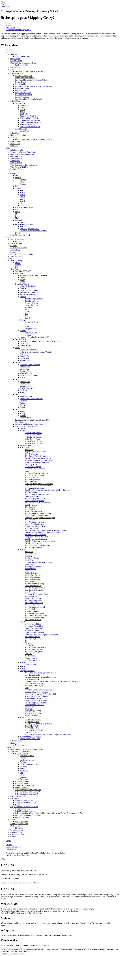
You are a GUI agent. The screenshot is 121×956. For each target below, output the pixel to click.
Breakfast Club (16, 244)
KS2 (21, 205)
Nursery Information (18, 135)
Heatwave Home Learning (30, 365)
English (18, 178)
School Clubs (15, 101)
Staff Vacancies (16, 163)
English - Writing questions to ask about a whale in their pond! (48, 490)
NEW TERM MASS (32, 715)
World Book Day (31, 664)
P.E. (26, 316)
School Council (16, 741)
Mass (26, 688)
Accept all (14, 883)
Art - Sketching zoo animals (35, 499)
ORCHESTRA (30, 732)
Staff (12, 69)
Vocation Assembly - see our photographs (40, 677)
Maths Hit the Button (28, 286)
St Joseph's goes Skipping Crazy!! (18, 30)
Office (8, 148)
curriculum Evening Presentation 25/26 (34, 337)
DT (16, 216)
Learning (9, 171)
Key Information (16, 73)
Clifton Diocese (16, 832)
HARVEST (29, 709)
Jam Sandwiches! (31, 596)
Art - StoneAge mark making (35, 647)
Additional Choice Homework (31, 399)
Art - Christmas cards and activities (38, 503)
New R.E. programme (33, 713)
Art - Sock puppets (32, 605)
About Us (9, 52)
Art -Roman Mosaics (32, 630)
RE (16, 186)
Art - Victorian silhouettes (34, 613)
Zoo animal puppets (32, 496)
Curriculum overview (28, 760)
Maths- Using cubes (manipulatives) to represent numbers (46, 530)
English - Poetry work (33, 543)
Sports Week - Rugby (33, 467)
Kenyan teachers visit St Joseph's (37, 696)
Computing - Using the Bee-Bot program (40, 518)
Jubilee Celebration (22, 788)
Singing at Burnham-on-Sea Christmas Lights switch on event (48, 734)
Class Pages (14, 269)
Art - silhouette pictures (33, 601)
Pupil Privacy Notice (23, 93)
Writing (22, 182)
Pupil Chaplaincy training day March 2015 (40, 673)
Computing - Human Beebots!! (36, 537)
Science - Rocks (31, 658)
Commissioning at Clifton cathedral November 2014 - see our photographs (52, 681)
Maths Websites (26, 373)
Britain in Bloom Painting (34, 584)
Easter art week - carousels (34, 632)
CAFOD (13, 836)
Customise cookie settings (29, 883)
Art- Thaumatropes (32, 611)
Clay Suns (28, 571)
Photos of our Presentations (35, 618)
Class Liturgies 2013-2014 (34, 705)
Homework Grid (31, 333)
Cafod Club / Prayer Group (25, 811)
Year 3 (22, 195)
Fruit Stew (28, 654)
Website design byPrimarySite (17, 855)
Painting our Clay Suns (33, 567)
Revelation (24, 771)
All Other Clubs (21, 129)
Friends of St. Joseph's (18, 248)
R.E (26, 641)
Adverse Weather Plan (23, 76)
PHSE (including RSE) (23, 224)
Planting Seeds (30, 569)
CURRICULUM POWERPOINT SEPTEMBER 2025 (40, 341)
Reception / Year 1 (22, 284)
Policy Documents (22, 88)
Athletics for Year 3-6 (28, 116)
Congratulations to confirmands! (37, 692)
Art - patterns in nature (33, 620)
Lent (21, 773)
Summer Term (25, 360)
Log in (3, 4)
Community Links (17, 834)
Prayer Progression (22, 817)
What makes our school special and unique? (26, 749)
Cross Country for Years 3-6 (30, 122)
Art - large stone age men (34, 652)
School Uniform (16, 256)
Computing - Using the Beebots (36, 526)
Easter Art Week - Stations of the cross (39, 484)
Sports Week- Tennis (32, 575)
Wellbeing (19, 422)
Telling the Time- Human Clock (36, 594)
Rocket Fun (29, 450)
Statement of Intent (27, 756)
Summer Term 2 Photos (33, 433)
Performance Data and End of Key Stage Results (33, 86)
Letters (12, 252)
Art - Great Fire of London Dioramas (38, 513)
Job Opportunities (21, 65)
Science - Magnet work (33, 511)
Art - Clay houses (31, 528)
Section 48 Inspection (18, 796)
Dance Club (24, 131)
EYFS (17, 233)
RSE (21, 227)
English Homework (27, 388)
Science (18, 188)
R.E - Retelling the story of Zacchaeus (39, 460)
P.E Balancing (30, 656)
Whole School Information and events (29, 424)
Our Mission (15, 59)
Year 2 (22, 193)
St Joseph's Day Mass (33, 698)
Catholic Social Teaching (24, 785)
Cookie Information (13, 847)
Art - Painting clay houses (34, 522)
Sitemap (9, 845)
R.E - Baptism (30, 507)
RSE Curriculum (21, 783)
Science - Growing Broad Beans (37, 462)
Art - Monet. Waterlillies (34, 626)
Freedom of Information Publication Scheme (31, 80)
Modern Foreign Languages (30, 737)
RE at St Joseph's (21, 754)
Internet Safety (25, 346)
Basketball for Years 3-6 (29, 118)
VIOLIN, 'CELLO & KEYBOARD (38, 724)
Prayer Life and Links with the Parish (24, 807)
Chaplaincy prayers (22, 809)
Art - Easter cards (31, 482)
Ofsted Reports (20, 82)
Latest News (10, 28)
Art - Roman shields (32, 637)
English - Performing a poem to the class (40, 541)
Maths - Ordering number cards (36, 516)
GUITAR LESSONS (33, 720)
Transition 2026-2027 (23, 271)
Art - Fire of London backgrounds (37, 545)
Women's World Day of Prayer (36, 700)
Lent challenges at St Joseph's (36, 703)
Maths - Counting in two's (34, 524)
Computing (19, 220)
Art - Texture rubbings (33, 624)
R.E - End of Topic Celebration (36, 456)
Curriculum (14, 173)
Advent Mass (30, 707)
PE (16, 214)
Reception (19, 273)
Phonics (23, 184)
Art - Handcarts (30, 509)
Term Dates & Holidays (19, 167)
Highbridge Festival (32, 722)
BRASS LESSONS (32, 726)
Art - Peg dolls (30, 609)
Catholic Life (10, 747)
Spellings (28, 335)
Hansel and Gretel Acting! (34, 590)
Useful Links (15, 144)
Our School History (22, 56)
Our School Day (21, 84)
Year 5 (22, 199)
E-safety (23, 288)
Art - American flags (32, 479)
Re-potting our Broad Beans (35, 452)
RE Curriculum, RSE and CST (22, 751)
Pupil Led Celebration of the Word (28, 815)
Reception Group (31, 329)
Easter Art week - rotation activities (38, 486)
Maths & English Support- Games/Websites (36, 352)
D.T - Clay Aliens (31, 454)
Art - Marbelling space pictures (36, 473)
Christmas (23, 766)
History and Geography (24, 207)
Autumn (23, 278)
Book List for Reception (34, 299)
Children (9, 258)
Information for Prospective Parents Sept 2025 (32, 420)
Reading (23, 180)
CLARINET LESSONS (34, 730)
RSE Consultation (22, 781)
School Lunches (16, 159)
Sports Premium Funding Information (29, 99)
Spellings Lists (25, 418)
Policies (23, 758)
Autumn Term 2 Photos (33, 441)
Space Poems (30, 564)
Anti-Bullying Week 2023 (29, 229)
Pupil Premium (20, 90)
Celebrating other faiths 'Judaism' (27, 792)
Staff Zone (14, 146)
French (17, 212)
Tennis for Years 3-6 (27, 124)
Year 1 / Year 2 (20, 339)
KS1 (21, 203)
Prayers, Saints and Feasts (29, 764)
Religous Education (27, 671)
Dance (22, 110)
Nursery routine (21, 745)
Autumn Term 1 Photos (33, 443)
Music (17, 218)
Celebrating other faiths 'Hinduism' (28, 790)
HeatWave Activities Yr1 (29, 295)
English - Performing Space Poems (38, 458)
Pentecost (23, 777)
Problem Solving (31, 573)
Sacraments (24, 779)
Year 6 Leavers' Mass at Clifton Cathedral (40, 694)
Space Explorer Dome (33, 598)
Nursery (23, 428)
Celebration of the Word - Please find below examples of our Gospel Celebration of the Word (49, 813)
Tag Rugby (24, 114)
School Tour (15, 133)
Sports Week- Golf (32, 581)
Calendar (13, 246)
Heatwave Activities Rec (29, 292)
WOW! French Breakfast (34, 628)
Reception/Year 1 (26, 445)
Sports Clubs (20, 103)
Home (8, 23)
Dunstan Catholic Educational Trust (23, 63)
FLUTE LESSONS (32, 728)
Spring (22, 280)
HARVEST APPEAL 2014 (35, 686)
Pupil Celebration (21, 822)
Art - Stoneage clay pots (34, 649)
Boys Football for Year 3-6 (30, 120)
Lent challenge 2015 (32, 675)
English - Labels (31, 505)
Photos (17, 241)
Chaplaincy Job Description (25, 802)
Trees (27, 471)
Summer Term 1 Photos (33, 435)
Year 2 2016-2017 (31, 554)
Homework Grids (31, 303)
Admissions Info (16, 150)
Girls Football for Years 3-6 (30, 127)
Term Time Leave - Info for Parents (23, 165)
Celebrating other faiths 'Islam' (26, 794)
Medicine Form (16, 169)
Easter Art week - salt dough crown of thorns (41, 635)
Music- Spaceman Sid (33, 586)
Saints (17, 805)
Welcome (13, 54)
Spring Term (24, 358)
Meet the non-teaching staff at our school (30, 71)
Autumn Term (25, 356)
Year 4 (22, 197)
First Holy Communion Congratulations (39, 690)
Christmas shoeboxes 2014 (35, 683)
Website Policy (11, 849)
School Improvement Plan (25, 78)
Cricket (22, 107)
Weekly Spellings (31, 305)
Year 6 (22, 201)
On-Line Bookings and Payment (22, 154)
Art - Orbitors (30, 592)
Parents (8, 25)
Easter (22, 775)
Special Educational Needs (20, 235)
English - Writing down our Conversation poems (43, 533)
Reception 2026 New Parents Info (23, 152)
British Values (15, 142)
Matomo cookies (13, 923)
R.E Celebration (31, 492)
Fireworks (28, 643)
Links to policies (16, 830)
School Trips (15, 161)
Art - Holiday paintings (33, 547)
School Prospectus (22, 97)
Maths (17, 176)
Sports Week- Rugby (32, 579)
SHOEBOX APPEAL (33, 711)
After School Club (17, 239)
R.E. (26, 314)
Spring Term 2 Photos (33, 437)
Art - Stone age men (32, 660)
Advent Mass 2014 (32, 679)
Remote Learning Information (21, 254)
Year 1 (22, 190)
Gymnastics (24, 105)
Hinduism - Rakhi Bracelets (35, 469)
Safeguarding (15, 67)
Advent (22, 768)
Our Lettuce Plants (32, 558)
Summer (23, 282)
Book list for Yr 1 (31, 301)
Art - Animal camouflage (34, 603)
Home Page (5, 6)
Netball (22, 112)
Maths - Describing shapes (34, 501)
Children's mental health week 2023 (33, 231)
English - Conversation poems (36, 539)
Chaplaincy (14, 798)
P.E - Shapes (29, 645)
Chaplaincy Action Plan (24, 800)
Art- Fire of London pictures (35, 535)
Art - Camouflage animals (34, 488)
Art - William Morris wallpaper (36, 615)
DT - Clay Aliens (31, 465)
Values (12, 819)
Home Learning (16, 261)
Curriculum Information (29, 290)
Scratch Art (29, 556)
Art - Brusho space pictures (35, 475)
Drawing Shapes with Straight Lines (38, 562)
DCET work (15, 826)
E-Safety (13, 137)
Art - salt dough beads (33, 639)
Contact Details (16, 61)
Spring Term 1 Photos (33, 439)
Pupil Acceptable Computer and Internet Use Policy (34, 139)
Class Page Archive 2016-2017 (26, 426)
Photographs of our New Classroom (33, 275)
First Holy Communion (19, 824)
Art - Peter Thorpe (31, 477)
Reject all (5, 883)
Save (21, 954)
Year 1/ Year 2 (25, 448)
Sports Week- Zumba (32, 577)
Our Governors (16, 156)
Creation (23, 762)
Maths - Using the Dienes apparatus (38, 494)
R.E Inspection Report (23, 95)
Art (16, 210)
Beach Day (29, 560)
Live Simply (19, 828)
